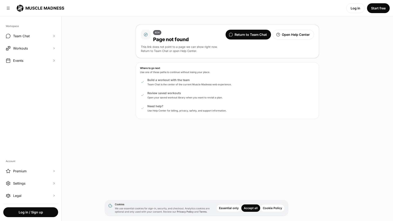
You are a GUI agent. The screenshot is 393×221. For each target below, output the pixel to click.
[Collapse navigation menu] (8, 8)
